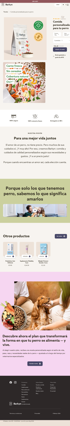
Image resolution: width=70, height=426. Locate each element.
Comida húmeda (26, 404)
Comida (24, 385)
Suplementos (25, 399)
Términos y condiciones (16, 413)
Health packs (25, 387)
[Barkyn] (7, 4)
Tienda (5, 12)
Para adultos (25, 392)
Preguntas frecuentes (53, 387)
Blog (37, 393)
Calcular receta (33, 364)
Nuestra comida (40, 385)
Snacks (23, 401)
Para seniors (25, 394)
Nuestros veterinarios (39, 387)
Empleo (52, 385)
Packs (23, 397)
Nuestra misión (40, 391)
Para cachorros (25, 389)
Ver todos (59, 236)
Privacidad (53, 391)
